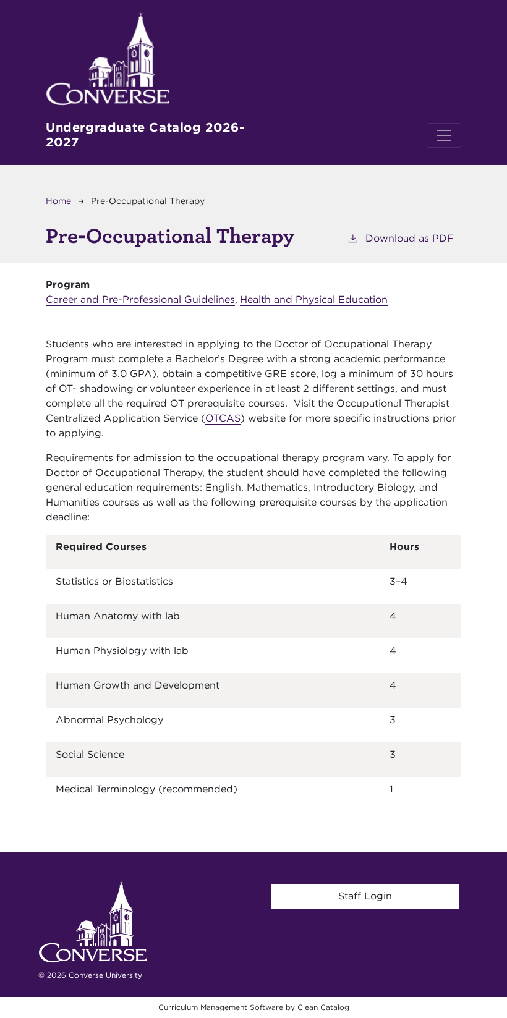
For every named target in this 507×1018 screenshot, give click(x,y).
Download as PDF (409, 238)
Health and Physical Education (314, 299)
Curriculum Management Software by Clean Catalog (253, 1007)
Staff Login (365, 896)
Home (58, 201)
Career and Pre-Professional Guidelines (140, 299)
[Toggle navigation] (444, 135)
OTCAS (223, 418)
